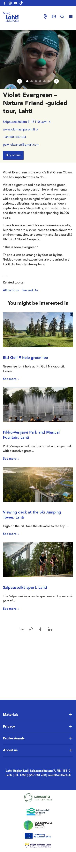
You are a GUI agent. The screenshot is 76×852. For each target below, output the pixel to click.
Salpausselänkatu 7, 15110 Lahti (25, 122)
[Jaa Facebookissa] (40, 629)
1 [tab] (27, 81)
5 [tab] (44, 81)
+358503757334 (14, 137)
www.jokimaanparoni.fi (19, 129)
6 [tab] (49, 81)
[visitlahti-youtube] (15, 3)
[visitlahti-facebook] (4, 3)
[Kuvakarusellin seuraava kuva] (56, 81)
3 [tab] (36, 81)
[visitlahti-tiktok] (21, 3)
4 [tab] (40, 81)
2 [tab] (31, 81)
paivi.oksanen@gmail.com (21, 144)
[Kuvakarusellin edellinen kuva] (19, 81)
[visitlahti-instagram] (10, 3)
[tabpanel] (38, 59)
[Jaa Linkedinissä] (50, 629)
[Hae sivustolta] (64, 16)
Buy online (13, 155)
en (53, 16)
